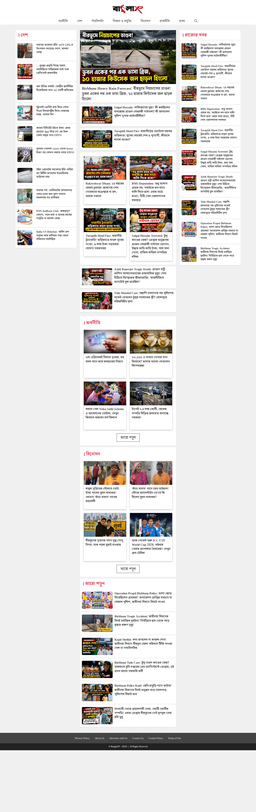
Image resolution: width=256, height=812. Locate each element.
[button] (196, 21)
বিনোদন (145, 21)
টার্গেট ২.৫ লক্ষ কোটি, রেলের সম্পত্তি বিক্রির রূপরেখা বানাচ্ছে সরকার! (150, 413)
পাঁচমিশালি (97, 21)
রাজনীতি (165, 21)
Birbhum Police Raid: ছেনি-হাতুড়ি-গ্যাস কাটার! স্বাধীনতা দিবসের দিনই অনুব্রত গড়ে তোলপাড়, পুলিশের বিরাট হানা (143, 690)
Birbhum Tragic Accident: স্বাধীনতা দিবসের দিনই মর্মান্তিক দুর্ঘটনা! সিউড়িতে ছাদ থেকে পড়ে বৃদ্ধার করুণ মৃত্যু (142, 620)
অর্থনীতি (63, 21)
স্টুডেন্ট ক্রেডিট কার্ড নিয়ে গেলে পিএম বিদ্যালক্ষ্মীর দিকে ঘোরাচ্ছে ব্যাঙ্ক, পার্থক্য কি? (52, 111)
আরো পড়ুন (128, 438)
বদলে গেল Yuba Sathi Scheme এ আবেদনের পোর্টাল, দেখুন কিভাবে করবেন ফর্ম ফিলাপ (105, 413)
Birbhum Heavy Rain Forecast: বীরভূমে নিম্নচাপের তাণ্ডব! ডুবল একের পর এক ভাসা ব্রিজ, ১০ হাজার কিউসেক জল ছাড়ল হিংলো (127, 94)
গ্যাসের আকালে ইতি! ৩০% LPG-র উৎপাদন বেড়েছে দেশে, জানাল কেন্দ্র (54, 48)
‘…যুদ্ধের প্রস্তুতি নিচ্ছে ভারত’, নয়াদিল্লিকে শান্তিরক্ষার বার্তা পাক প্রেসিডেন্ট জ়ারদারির (52, 69)
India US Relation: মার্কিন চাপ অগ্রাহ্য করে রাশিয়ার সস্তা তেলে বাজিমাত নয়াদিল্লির (52, 235)
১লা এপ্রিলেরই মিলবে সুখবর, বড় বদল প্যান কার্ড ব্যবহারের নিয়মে (105, 359)
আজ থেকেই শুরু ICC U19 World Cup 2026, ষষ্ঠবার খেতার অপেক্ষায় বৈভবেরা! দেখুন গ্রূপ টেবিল (151, 546)
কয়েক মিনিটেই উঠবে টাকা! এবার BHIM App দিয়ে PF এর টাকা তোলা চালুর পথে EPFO (53, 131)
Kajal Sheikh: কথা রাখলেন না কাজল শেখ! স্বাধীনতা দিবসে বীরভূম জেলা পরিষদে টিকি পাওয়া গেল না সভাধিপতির (143, 643)
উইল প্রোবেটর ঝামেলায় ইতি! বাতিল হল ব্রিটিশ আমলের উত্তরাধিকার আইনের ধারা (54, 173)
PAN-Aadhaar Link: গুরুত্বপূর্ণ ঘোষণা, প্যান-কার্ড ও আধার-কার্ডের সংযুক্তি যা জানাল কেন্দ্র (54, 214)
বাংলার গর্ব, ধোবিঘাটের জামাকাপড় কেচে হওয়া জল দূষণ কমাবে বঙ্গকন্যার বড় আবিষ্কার (54, 194)
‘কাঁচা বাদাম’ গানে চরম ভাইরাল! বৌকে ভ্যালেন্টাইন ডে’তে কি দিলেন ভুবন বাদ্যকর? (150, 492)
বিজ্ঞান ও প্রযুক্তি (122, 21)
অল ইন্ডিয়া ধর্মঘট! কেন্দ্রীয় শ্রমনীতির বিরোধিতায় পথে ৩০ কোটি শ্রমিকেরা (54, 88)
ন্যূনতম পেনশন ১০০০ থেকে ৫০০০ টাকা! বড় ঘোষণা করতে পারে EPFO (55, 151)
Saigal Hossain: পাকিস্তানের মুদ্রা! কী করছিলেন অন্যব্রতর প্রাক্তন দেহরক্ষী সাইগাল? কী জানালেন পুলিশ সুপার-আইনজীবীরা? (142, 111)
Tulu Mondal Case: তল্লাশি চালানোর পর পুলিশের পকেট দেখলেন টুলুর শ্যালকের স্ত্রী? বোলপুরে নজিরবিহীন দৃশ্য (144, 297)
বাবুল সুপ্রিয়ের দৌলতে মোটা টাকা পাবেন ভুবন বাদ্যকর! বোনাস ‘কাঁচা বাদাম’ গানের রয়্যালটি (102, 495)
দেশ (79, 21)
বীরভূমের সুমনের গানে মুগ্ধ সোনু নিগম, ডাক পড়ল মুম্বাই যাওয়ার (104, 542)
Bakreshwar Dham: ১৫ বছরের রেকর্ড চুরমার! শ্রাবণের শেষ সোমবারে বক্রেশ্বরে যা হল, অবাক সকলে (105, 190)
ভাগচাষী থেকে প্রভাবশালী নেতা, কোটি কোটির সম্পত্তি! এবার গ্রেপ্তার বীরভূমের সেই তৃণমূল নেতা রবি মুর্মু (143, 713)
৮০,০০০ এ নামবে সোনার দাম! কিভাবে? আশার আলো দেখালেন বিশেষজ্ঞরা (151, 361)
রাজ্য (182, 21)
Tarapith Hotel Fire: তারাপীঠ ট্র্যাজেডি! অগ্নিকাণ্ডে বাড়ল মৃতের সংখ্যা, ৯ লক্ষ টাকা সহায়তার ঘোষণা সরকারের (105, 242)
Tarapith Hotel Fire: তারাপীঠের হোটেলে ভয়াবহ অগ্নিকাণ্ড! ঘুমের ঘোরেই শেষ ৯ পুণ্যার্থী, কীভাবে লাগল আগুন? (143, 135)
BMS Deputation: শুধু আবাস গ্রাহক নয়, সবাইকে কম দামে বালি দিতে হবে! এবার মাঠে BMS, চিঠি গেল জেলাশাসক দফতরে (150, 192)
